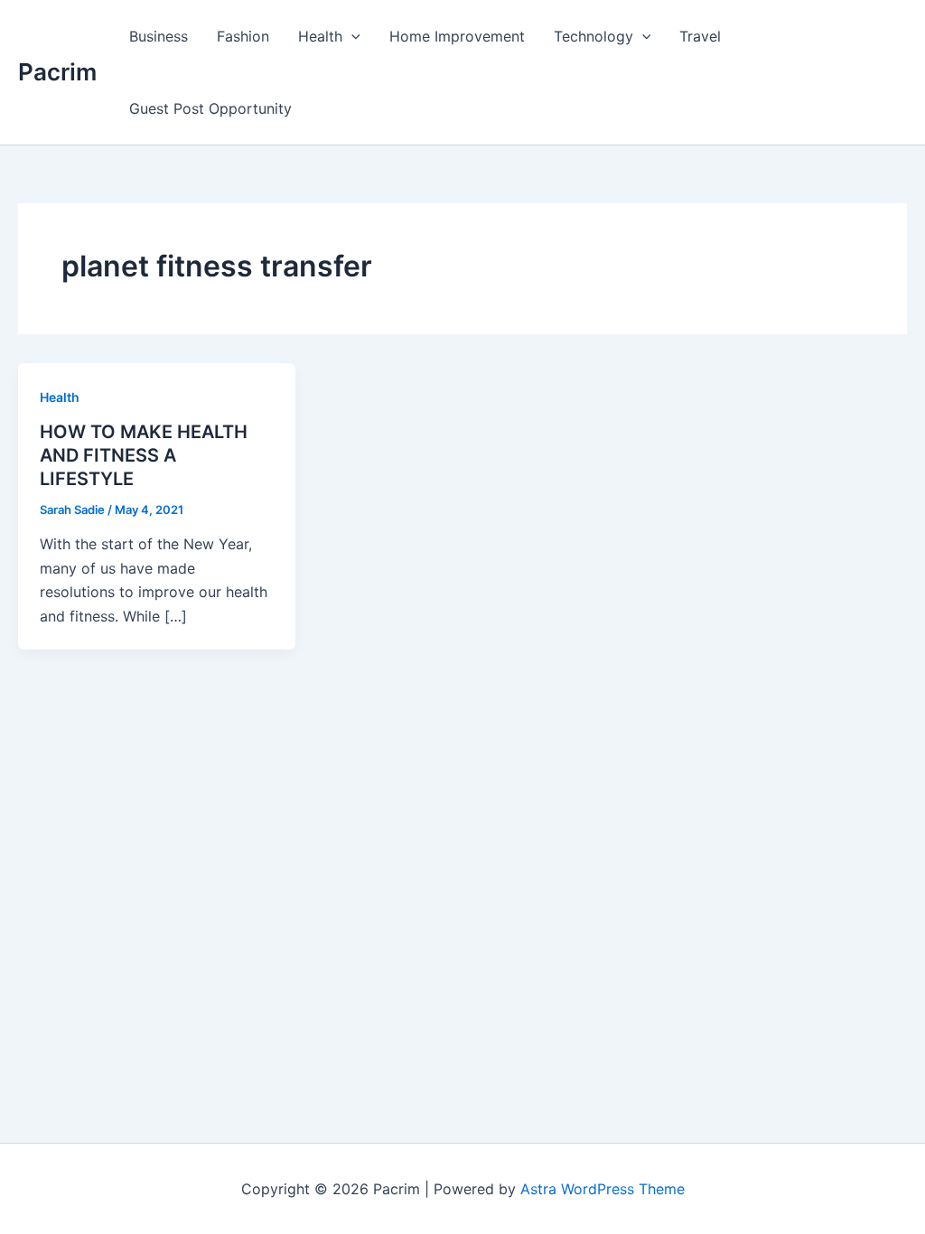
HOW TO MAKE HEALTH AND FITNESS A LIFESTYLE (144, 455)
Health (320, 36)
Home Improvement (457, 36)
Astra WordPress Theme (602, 1189)
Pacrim (57, 72)
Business (158, 36)
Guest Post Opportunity (210, 108)
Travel (700, 36)
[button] (351, 36)
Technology (593, 36)
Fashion (243, 36)
